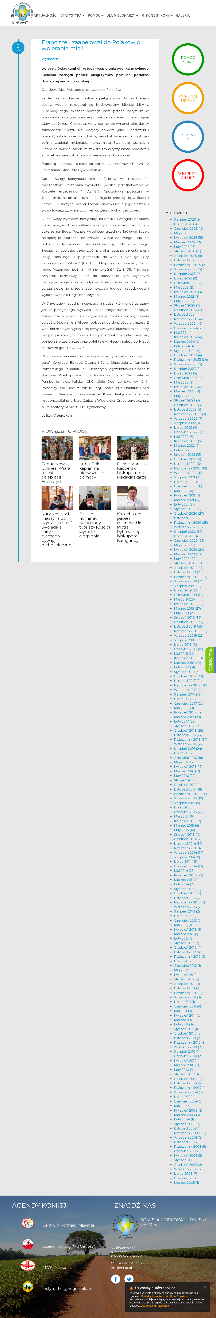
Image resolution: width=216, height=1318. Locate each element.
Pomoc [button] (94, 15)
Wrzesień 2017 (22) (189, 690)
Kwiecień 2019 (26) (188, 604)
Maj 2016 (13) (184, 762)
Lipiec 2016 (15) (186, 753)
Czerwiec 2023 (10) (189, 378)
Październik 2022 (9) (190, 414)
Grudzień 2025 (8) (188, 256)
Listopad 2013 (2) (187, 898)
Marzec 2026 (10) (187, 242)
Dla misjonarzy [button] (121, 15)
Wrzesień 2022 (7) (188, 418)
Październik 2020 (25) (191, 523)
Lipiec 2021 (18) (186, 482)
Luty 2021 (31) (184, 504)
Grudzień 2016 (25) (188, 730)
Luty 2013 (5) (184, 938)
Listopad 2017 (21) (188, 681)
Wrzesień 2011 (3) (187, 997)
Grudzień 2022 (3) (188, 405)
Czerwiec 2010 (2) (188, 1056)
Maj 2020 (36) (184, 545)
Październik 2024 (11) (190, 319)
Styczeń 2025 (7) (187, 305)
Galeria (183, 15)
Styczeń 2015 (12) (187, 835)
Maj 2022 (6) (183, 437)
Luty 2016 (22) (185, 776)
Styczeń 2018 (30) (188, 672)
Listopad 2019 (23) (188, 572)
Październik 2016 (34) (190, 740)
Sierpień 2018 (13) (187, 640)
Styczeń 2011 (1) (186, 1029)
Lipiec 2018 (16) (186, 645)
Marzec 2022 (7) (187, 445)
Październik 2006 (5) (190, 1146)
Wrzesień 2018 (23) (189, 635)
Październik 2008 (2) (190, 1133)
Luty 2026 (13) (185, 247)
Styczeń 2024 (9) (187, 351)
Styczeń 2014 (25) (187, 889)
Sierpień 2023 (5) (187, 369)
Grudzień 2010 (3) (187, 1033)
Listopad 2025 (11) (188, 260)
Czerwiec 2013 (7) (188, 920)
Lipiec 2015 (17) (186, 807)
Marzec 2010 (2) (186, 1065)
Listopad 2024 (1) (187, 314)
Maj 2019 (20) (184, 599)
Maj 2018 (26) (184, 654)
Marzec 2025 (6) (187, 296)
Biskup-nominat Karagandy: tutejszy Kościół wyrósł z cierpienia (94, 524)
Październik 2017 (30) (190, 685)
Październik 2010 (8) (190, 1042)
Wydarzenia (51, 59)
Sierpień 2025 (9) (187, 274)
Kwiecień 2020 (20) (189, 550)
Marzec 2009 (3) (187, 1115)
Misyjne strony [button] (155, 15)
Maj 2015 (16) (184, 816)
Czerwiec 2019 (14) (188, 595)
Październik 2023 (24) (191, 360)
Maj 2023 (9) (183, 382)
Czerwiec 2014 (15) (188, 866)
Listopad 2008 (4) (188, 1128)
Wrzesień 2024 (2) (188, 323)
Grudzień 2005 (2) (188, 1165)
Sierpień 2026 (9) (187, 219)
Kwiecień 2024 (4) (188, 337)
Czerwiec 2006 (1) (188, 1151)
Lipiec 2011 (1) (184, 1002)
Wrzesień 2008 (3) (188, 1137)
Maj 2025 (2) (183, 287)
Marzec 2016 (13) (187, 771)
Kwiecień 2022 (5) (188, 441)
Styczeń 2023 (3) (187, 400)
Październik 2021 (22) (190, 468)
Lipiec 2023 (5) (185, 373)
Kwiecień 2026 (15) (188, 238)
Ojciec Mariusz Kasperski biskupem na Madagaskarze (132, 470)
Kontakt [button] (19, 22)
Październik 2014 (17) (190, 848)
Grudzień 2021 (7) (187, 459)
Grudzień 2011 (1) (187, 984)
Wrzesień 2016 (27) (189, 744)
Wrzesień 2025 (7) (188, 269)
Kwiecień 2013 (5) (187, 929)
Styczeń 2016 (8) (187, 780)
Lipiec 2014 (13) (186, 862)
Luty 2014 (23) (185, 884)
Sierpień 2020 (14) (188, 532)
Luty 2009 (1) (184, 1119)
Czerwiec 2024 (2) (188, 328)
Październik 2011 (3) (189, 993)
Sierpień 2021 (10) (187, 477)
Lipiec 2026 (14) (186, 224)
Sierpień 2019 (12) (187, 586)
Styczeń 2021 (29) (187, 509)
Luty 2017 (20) (185, 721)
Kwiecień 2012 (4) (187, 975)
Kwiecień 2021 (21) (188, 495)
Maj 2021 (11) (183, 491)
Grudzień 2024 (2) (188, 310)
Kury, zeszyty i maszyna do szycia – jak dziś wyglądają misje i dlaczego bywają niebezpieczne (57, 529)
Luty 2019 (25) (185, 613)
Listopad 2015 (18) (188, 789)
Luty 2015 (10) (184, 830)
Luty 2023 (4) (184, 396)
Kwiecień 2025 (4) (188, 292)
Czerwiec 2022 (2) (188, 432)
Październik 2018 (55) (190, 631)
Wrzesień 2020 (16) (189, 527)
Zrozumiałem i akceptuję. (155, 1305)
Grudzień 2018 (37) (188, 622)
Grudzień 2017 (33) (188, 676)
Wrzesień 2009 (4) (188, 1092)
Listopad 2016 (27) (188, 735)
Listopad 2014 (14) (188, 844)
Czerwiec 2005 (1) (188, 1178)
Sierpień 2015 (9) (187, 803)
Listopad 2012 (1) (187, 952)
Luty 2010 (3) (184, 1070)
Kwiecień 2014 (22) (188, 875)
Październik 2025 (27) (191, 265)
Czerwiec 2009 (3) (188, 1101)
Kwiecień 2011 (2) (187, 1015)
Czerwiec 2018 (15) (188, 649)
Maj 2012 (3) (183, 970)
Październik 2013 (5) (189, 902)
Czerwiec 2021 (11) (188, 486)
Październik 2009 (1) (190, 1088)
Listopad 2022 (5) (187, 409)
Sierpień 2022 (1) (187, 423)
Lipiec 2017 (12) (186, 699)
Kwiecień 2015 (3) (187, 821)
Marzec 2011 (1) (186, 1020)
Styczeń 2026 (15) (187, 251)
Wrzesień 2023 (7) (188, 364)
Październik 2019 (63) (190, 577)
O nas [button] (23, 15)
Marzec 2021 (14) (187, 500)
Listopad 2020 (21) (188, 518)
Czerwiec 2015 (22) (189, 812)
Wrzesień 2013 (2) (188, 907)
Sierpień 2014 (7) (187, 857)
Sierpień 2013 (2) (187, 911)
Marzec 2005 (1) (186, 1183)
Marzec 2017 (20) (187, 717)
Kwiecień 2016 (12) (188, 767)
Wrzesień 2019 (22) (189, 581)
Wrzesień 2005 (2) (188, 1169)
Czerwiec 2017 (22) (189, 703)
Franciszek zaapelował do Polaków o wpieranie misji (91, 45)
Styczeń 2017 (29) (187, 726)
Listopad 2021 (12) (188, 464)
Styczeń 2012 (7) (186, 979)
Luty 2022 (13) (185, 450)
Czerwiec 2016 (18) (188, 758)
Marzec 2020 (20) (188, 554)
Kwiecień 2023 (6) (188, 387)
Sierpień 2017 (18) (187, 694)
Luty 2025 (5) (184, 301)
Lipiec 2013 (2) (185, 916)
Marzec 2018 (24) (187, 663)
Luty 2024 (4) (184, 346)
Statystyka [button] (71, 15)
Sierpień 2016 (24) (188, 749)
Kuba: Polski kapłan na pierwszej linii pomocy (93, 470)
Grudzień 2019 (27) (188, 568)
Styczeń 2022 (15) (187, 455)
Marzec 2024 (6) (187, 342)
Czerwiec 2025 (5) (188, 283)
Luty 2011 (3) (183, 1024)
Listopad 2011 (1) (186, 988)
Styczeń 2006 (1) (187, 1160)
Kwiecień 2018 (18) (188, 658)
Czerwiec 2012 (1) (187, 966)
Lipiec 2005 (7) (185, 1174)
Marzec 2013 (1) (186, 934)
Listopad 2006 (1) (187, 1142)
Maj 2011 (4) (183, 1011)
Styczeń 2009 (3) (187, 1124)
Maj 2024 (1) (183, 333)
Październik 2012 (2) (189, 957)
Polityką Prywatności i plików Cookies (164, 1296)
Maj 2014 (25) (184, 871)
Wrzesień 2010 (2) (188, 1047)
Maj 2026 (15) (184, 233)
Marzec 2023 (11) (187, 391)
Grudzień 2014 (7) (187, 839)
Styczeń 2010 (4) (187, 1074)
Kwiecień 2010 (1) (187, 1061)
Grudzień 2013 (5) (187, 893)
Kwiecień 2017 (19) (188, 712)
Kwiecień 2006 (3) (188, 1156)
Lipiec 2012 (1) (185, 961)
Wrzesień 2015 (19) (188, 798)
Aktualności (45, 15)
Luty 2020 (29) (185, 559)
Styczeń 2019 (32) (187, 618)
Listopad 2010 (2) (187, 1038)
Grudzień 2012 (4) (187, 947)
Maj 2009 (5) (184, 1106)
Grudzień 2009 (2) (188, 1079)
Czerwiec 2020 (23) (189, 540)
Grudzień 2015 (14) (188, 785)
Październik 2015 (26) (190, 794)
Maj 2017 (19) (184, 708)
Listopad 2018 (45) (188, 626)
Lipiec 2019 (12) (186, 590)
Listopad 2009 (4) (188, 1083)
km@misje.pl (121, 1268)
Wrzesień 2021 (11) (188, 473)
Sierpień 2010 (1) (187, 1052)
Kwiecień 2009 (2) (188, 1110)
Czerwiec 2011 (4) (187, 1006)
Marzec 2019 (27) (187, 608)
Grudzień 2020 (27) (189, 513)
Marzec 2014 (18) (187, 880)
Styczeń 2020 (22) (188, 563)
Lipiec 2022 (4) (185, 428)
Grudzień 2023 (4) (188, 355)
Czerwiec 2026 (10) (189, 228)
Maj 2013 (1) (183, 925)
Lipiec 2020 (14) (186, 536)
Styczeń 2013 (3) (186, 943)
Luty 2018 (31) (184, 667)
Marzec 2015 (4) (186, 825)
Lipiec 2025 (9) (185, 278)
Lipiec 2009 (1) (185, 1097)
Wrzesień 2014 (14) (188, 852)
